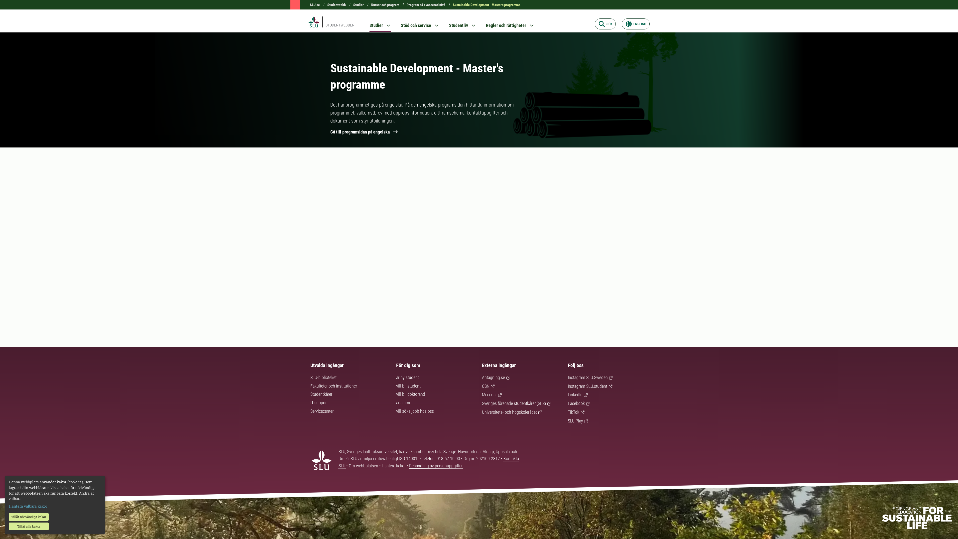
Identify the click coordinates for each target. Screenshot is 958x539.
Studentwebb (336, 5)
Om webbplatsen (363, 465)
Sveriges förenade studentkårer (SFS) (514, 403)
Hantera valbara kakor (28, 506)
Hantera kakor (394, 465)
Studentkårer (321, 394)
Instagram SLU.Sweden (588, 377)
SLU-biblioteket (323, 377)
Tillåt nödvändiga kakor (28, 517)
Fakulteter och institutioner (333, 386)
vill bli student (408, 386)
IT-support (319, 402)
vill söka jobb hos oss (415, 411)
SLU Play (575, 420)
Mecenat (489, 394)
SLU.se (315, 5)
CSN (485, 386)
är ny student (407, 377)
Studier (358, 5)
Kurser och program (385, 5)
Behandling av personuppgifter (436, 465)
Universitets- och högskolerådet (509, 412)
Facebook (576, 403)
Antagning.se (493, 377)
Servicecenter (322, 411)
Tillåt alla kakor (28, 526)
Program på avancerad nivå (426, 5)
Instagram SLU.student (587, 386)
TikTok (573, 412)
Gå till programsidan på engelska (360, 132)
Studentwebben (340, 25)
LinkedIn (575, 394)
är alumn (403, 402)
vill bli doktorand (410, 394)
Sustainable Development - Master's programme (486, 5)
